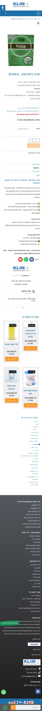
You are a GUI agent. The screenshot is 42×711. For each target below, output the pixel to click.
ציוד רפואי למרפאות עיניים (32, 517)
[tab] (21, 167)
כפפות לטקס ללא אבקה (32, 548)
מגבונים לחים (34, 432)
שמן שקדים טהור (35, 602)
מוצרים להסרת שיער (33, 482)
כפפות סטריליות (35, 551)
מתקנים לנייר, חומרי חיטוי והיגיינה (29, 456)
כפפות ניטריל (36, 539)
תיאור (36, 167)
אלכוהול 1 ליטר (35, 596)
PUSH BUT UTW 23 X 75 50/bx (30, 333)
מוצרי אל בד (36, 577)
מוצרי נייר (35, 450)
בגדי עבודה (35, 427)
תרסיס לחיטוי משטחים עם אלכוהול (29, 608)
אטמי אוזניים (35, 462)
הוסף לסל (33, 145)
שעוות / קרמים (34, 485)
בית (39, 19)
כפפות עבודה (34, 438)
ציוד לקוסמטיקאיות (33, 477)
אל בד (36, 424)
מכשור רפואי (29, 19)
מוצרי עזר (35, 459)
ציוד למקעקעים (34, 471)
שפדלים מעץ (36, 586)
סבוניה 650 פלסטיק (11, 387)
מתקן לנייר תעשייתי (33, 453)
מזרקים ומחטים (34, 465)
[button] (26, 307)
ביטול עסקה (36, 649)
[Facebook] (37, 691)
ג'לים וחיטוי (35, 474)
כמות (38, 128)
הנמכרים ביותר (34, 435)
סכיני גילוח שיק (35, 565)
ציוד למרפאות (36, 505)
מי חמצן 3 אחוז (35, 611)
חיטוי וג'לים (35, 479)
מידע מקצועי (36, 639)
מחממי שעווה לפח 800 (30, 392)
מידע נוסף (30, 348)
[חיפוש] (13, 707)
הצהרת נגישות (35, 655)
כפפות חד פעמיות (33, 441)
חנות (35, 19)
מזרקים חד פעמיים (34, 580)
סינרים (35, 429)
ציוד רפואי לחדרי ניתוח (33, 514)
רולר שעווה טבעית (11, 344)
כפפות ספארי (36, 555)
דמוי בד (36, 422)
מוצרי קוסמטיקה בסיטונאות (31, 524)
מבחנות (36, 444)
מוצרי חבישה (34, 447)
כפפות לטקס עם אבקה (33, 545)
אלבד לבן (37, 583)
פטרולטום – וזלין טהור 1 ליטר (31, 599)
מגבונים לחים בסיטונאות (32, 527)
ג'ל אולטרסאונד (35, 605)
